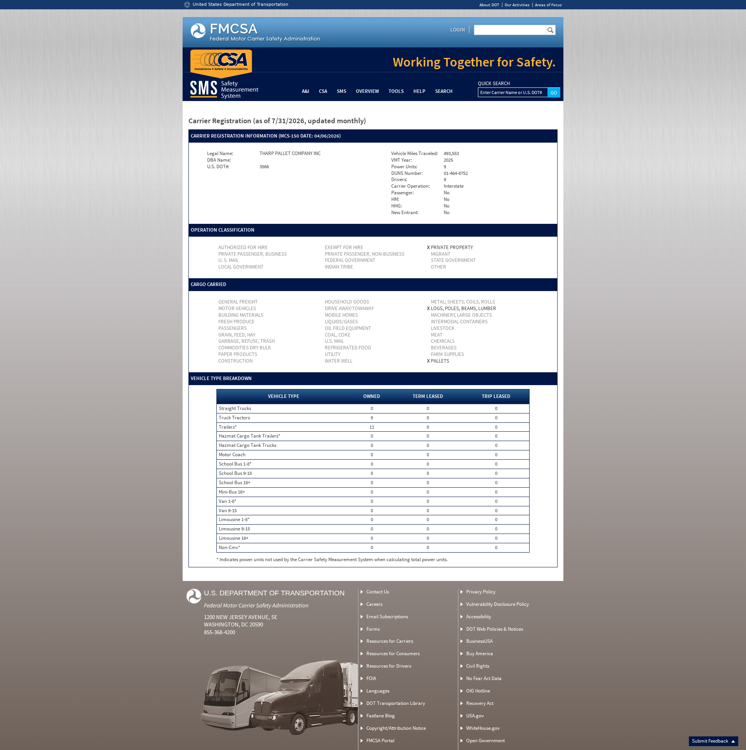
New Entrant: (404, 212)
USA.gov (475, 715)
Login (457, 29)
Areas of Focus (548, 5)
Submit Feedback (710, 741)
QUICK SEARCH (494, 83)
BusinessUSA (479, 641)
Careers (374, 604)
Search (444, 91)
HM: (395, 199)
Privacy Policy (480, 591)
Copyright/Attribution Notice (396, 728)
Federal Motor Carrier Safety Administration (256, 605)
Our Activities (517, 5)
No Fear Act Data (484, 678)
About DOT (489, 5)
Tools (396, 91)
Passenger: (402, 193)
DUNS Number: (407, 173)
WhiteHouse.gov (483, 728)
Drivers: (399, 179)
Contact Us (377, 591)
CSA (323, 91)
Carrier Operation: (410, 186)
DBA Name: (219, 160)
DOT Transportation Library (395, 703)
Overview (367, 91)
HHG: (396, 206)
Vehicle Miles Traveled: (414, 153)
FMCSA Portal (380, 740)
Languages (377, 690)
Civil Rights (477, 666)
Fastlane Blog (380, 715)
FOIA (371, 678)
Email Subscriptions (387, 616)
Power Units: (404, 167)
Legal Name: (220, 153)
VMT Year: (401, 160)
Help (419, 91)
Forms (373, 629)
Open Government (485, 740)
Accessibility (478, 616)
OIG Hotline (478, 690)
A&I (305, 91)
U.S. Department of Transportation (274, 593)
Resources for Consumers (393, 653)
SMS (341, 91)
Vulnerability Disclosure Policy (497, 604)
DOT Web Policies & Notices (494, 629)
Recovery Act (479, 703)
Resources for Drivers (388, 666)
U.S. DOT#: (218, 167)
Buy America (479, 653)
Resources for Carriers (389, 641)
